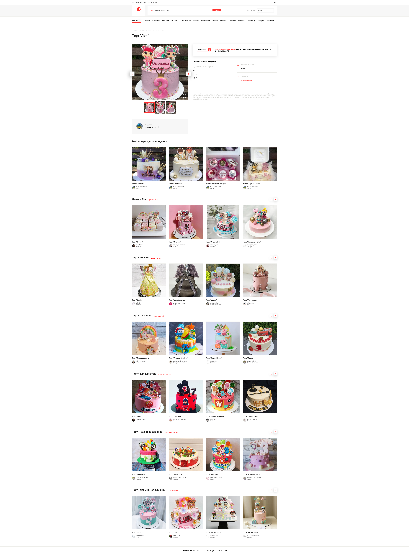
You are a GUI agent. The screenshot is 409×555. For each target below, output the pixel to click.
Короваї (223, 21)
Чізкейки (232, 21)
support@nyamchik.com (215, 551)
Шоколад (251, 21)
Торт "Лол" (161, 30)
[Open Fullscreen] (184, 96)
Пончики (241, 21)
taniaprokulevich (152, 127)
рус (275, 2)
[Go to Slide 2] (160, 107)
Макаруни (175, 21)
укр (272, 2)
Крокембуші (186, 21)
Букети (215, 21)
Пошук (217, 10)
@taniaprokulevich (247, 80)
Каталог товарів (145, 30)
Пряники (165, 21)
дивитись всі (154, 200)
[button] (160, 72)
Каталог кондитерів (139, 2)
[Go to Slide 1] (149, 107)
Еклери (196, 21)
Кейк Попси (205, 21)
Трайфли (270, 21)
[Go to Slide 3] (171, 107)
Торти (147, 21)
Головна (134, 30)
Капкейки (156, 21)
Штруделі (261, 21)
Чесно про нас (153, 2)
